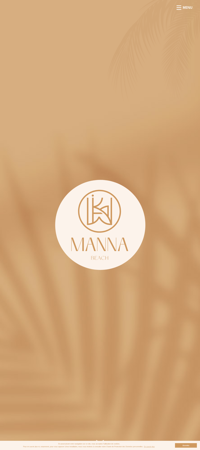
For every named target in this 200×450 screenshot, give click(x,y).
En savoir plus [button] (149, 447)
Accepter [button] (185, 445)
